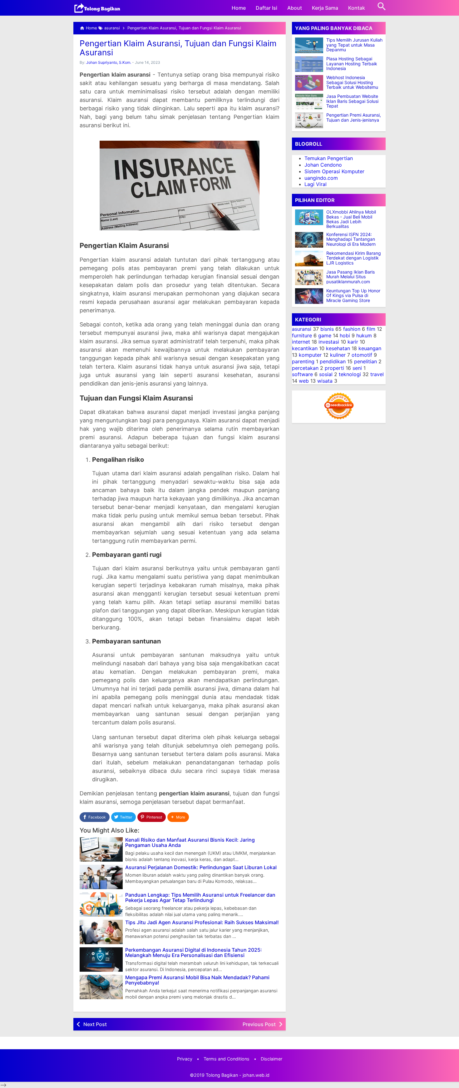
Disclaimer (271, 1058)
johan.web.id (256, 1075)
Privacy (184, 1058)
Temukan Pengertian (328, 158)
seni (357, 368)
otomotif (362, 355)
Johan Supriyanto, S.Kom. (108, 62)
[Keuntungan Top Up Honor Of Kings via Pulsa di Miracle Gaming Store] (310, 296)
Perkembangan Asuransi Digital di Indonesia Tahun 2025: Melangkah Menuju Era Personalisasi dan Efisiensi (193, 952)
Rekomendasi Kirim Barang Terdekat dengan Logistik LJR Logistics (353, 258)
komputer (310, 355)
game (324, 335)
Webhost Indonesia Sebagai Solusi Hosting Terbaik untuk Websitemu (352, 82)
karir (353, 342)
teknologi (350, 374)
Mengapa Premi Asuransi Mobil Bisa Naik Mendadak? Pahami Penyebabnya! (197, 980)
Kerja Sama (325, 8)
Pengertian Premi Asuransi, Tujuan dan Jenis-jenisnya (353, 117)
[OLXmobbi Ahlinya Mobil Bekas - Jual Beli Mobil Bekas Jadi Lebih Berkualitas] (310, 217)
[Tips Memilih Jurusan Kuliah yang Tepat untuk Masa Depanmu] (309, 45)
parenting (303, 361)
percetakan (305, 368)
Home (239, 8)
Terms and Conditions (226, 1058)
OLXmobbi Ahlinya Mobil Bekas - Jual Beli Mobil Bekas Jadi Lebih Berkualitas (351, 219)
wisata (325, 381)
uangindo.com (321, 177)
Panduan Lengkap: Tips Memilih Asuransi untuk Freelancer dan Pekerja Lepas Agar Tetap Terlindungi (200, 897)
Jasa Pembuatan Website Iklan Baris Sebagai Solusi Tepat (352, 101)
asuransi (301, 329)
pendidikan (333, 361)
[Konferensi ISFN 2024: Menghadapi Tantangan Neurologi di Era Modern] (310, 240)
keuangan (369, 348)
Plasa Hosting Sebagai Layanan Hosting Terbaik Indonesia (351, 63)
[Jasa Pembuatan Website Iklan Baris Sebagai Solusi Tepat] (309, 101)
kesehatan (338, 348)
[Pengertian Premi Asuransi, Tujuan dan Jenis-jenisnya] (309, 120)
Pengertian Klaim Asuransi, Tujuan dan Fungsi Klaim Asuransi (178, 47)
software (302, 374)
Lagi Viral (315, 184)
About (294, 8)
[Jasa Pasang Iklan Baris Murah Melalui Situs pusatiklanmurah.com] (310, 277)
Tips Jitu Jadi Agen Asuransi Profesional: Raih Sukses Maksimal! (202, 922)
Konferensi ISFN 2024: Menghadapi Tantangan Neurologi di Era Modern (351, 239)
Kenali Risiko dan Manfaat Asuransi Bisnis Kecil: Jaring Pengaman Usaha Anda (190, 842)
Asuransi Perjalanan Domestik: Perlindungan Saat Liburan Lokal (201, 867)
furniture (302, 335)
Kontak (356, 8)
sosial (326, 374)
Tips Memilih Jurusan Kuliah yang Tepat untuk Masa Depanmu (354, 45)
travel (377, 374)
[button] (178, 817)
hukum (364, 335)
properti (334, 368)
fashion (351, 329)
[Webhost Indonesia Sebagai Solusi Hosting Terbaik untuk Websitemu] (309, 83)
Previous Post (259, 1024)
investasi (328, 342)
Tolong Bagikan (222, 1075)
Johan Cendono (323, 165)
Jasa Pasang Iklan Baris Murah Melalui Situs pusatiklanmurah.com (350, 276)
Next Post (95, 1024)
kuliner (338, 355)
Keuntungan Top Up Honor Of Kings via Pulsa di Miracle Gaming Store (353, 295)
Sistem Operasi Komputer (334, 171)
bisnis (327, 329)
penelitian (365, 361)
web (304, 381)
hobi (345, 335)
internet (301, 342)
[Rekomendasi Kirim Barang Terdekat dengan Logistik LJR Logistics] (310, 258)
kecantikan (305, 348)
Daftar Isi (266, 8)
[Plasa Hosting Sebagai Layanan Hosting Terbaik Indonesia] (309, 64)
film (371, 329)
